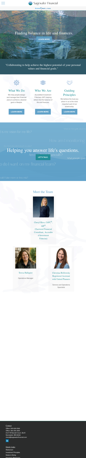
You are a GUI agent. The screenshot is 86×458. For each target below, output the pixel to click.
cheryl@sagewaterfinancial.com (16, 437)
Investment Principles (13, 452)
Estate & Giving (11, 455)
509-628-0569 (15, 428)
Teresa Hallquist (26, 272)
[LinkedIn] (7, 440)
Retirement (9, 450)
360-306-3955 (15, 431)
